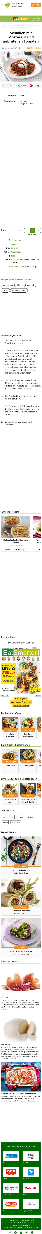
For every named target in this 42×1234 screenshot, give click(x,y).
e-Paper (38, 696)
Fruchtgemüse (8, 817)
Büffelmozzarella (19, 290)
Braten (5, 822)
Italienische (15, 822)
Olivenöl (14, 248)
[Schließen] (1, 5)
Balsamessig (15, 252)
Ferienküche (30, 817)
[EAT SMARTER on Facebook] (10, 1232)
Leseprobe (5, 696)
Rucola (13, 256)
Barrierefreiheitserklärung (15, 1228)
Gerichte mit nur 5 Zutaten (21, 951)
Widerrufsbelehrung (21, 1225)
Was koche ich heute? (21, 911)
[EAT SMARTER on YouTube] (31, 1232)
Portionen (32, 234)
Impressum (14, 1220)
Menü (3, 20)
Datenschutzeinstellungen (21, 1223)
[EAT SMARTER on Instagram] (21, 1232)
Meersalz (14, 244)
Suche (34, 20)
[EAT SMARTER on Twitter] (26, 1232)
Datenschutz (27, 1220)
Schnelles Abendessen (21, 870)
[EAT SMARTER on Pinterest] (15, 1232)
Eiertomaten (15, 240)
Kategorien (33, 1228)
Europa (20, 817)
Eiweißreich (10, 765)
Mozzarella (5, 1044)
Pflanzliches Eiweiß (27, 765)
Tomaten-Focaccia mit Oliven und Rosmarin (18, 1093)
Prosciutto (15, 259)
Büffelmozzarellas (18, 266)
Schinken (4, 997)
